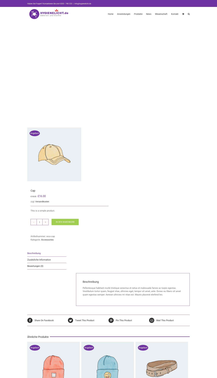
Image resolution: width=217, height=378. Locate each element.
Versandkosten (42, 201)
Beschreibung (34, 253)
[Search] (189, 14)
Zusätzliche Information (39, 259)
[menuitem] (112, 14)
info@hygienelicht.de (82, 4)
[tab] (46, 253)
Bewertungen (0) (35, 266)
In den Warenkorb (65, 222)
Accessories (47, 239)
